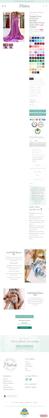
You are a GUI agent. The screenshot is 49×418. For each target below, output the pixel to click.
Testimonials (28, 364)
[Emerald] (30, 61)
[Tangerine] (33, 69)
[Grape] (41, 55)
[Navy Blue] (35, 38)
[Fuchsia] (43, 55)
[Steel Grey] (35, 72)
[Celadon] (43, 61)
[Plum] (33, 58)
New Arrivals (40, 12)
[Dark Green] (38, 58)
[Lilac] (38, 52)
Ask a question (37, 179)
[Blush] (33, 52)
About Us (34, 387)
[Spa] (41, 64)
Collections (34, 12)
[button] (2, 6)
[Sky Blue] (30, 44)
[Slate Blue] (43, 38)
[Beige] (30, 67)
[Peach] (41, 46)
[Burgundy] (38, 44)
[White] (43, 69)
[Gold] (41, 67)
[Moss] (33, 61)
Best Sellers (39, 195)
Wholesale (35, 402)
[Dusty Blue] (41, 38)
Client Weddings (29, 366)
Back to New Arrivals (25, 316)
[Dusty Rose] (30, 52)
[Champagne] (38, 67)
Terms (31, 406)
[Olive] (41, 61)
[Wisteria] (30, 55)
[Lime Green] (38, 61)
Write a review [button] (24, 327)
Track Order (5, 385)
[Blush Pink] (35, 49)
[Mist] (33, 44)
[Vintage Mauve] (35, 55)
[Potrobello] (33, 72)
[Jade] (43, 64)
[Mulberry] (41, 44)
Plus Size (33, 192)
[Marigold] (30, 69)
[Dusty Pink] (43, 49)
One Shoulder (38, 190)
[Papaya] (35, 46)
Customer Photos (28, 402)
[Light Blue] (43, 41)
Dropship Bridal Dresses (8, 389)
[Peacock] (41, 58)
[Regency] (30, 58)
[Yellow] (33, 67)
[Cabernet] (35, 44)
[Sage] (33, 64)
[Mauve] (33, 55)
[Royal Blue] (33, 41)
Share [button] (31, 183)
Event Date (32, 99)
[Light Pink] (33, 49)
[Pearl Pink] (43, 46)
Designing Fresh (40, 406)
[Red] (43, 44)
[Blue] (41, 41)
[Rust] (30, 46)
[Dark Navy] (33, 38)
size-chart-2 (41, 192)
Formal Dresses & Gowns (36, 198)
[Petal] (30, 49)
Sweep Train (38, 193)
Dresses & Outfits (40, 196)
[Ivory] (30, 72)
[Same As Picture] (30, 38)
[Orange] (43, 67)
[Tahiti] (35, 52)
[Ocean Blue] (35, 41)
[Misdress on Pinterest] (30, 379)
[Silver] (41, 69)
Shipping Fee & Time (7, 381)
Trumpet (42, 193)
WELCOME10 (24, 346)
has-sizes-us (33, 190)
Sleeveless (33, 193)
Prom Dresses (37, 199)
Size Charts (37, 171)
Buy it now (37, 114)
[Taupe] (35, 69)
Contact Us (5, 379)
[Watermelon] (33, 46)
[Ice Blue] (38, 41)
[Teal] (43, 58)
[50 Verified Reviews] (24, 417)
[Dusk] (43, 52)
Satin (37, 192)
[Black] (38, 72)
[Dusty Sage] (30, 64)
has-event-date (42, 189)
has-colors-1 (36, 189)
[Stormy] (30, 41)
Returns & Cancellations (37, 168)
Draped (40, 187)
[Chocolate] (35, 58)
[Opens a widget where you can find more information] (44, 415)
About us (27, 362)
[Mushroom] (38, 69)
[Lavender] (41, 52)
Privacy (34, 406)
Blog (26, 368)
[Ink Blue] (38, 38)
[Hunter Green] (35, 61)
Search (16, 402)
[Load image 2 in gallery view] (11, 45)
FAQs (37, 175)
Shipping (37, 31)
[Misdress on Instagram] (26, 379)
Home (30, 12)
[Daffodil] (35, 67)
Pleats (43, 190)
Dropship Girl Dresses (8, 387)
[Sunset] (38, 46)
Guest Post (27, 370)
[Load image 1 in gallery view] (5, 45)
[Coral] (41, 49)
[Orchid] (38, 55)
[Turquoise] (38, 64)
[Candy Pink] (38, 49)
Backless (36, 187)
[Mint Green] (35, 64)
